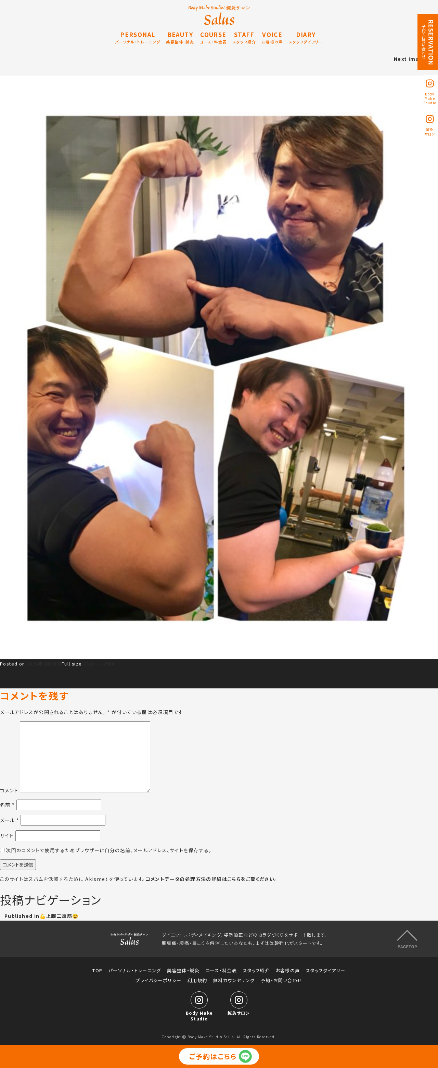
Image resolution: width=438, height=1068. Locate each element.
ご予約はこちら (213, 1056)
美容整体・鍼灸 (183, 970)
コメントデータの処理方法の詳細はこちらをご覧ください (209, 878)
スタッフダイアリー (326, 970)
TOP (97, 970)
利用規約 (197, 980)
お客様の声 (288, 970)
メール (9, 820)
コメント (9, 790)
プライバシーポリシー (158, 980)
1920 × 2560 (98, 663)
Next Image (410, 58)
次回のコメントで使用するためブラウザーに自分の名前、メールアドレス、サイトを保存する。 (108, 850)
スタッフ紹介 (256, 970)
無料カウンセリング (234, 980)
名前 (7, 804)
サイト (7, 835)
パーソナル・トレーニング (134, 970)
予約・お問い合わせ (281, 980)
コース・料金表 (221, 970)
